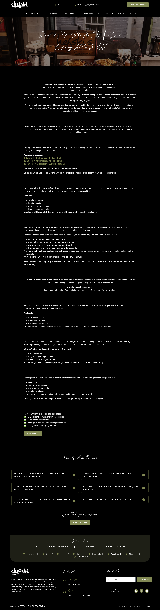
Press (98, 13)
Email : (71, 591)
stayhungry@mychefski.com (79, 595)
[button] (45, 475)
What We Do (36, 13)
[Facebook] (136, 591)
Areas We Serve (118, 13)
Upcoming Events (86, 13)
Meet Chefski (70, 13)
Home (25, 13)
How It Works (53, 13)
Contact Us (133, 13)
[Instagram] (141, 591)
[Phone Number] (64, 581)
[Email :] (64, 592)
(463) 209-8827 (74, 584)
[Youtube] (147, 591)
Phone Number (74, 580)
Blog (106, 13)
